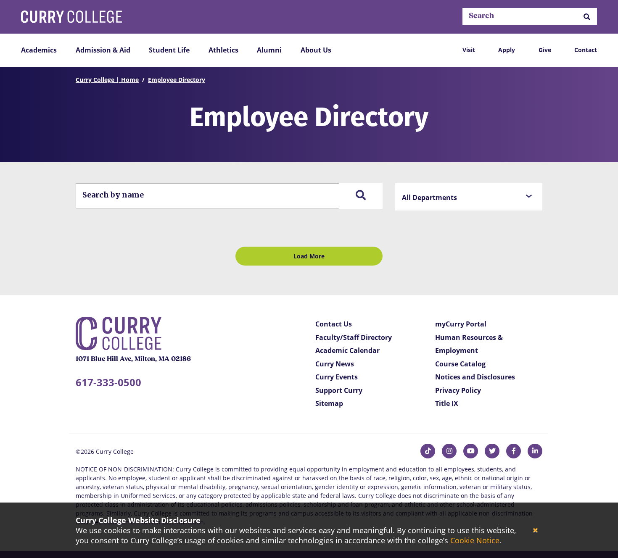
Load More (309, 256)
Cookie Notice (474, 540)
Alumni (269, 50)
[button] (587, 17)
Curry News (334, 363)
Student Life (169, 50)
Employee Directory (176, 80)
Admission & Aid (103, 50)
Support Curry (338, 390)
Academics (39, 50)
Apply (506, 50)
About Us (316, 50)
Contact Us (333, 324)
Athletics (223, 50)
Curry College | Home (107, 80)
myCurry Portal (460, 324)
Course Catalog (460, 363)
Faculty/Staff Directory (353, 337)
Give (545, 50)
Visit (468, 50)
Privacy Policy (458, 390)
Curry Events (336, 377)
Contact (585, 50)
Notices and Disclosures (475, 377)
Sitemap (329, 403)
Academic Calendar (347, 350)
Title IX (446, 403)
